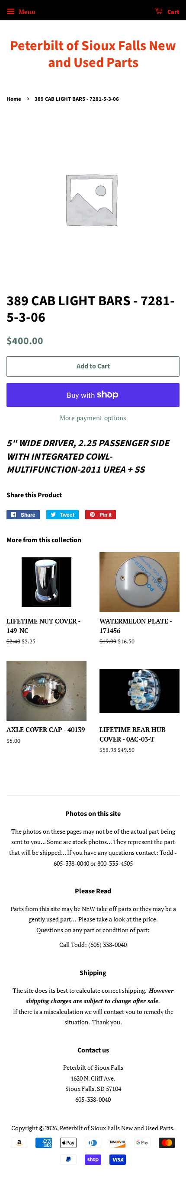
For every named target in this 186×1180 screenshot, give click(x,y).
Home (13, 99)
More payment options (93, 417)
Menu (26, 11)
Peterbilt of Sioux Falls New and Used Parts (93, 54)
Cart (173, 12)
